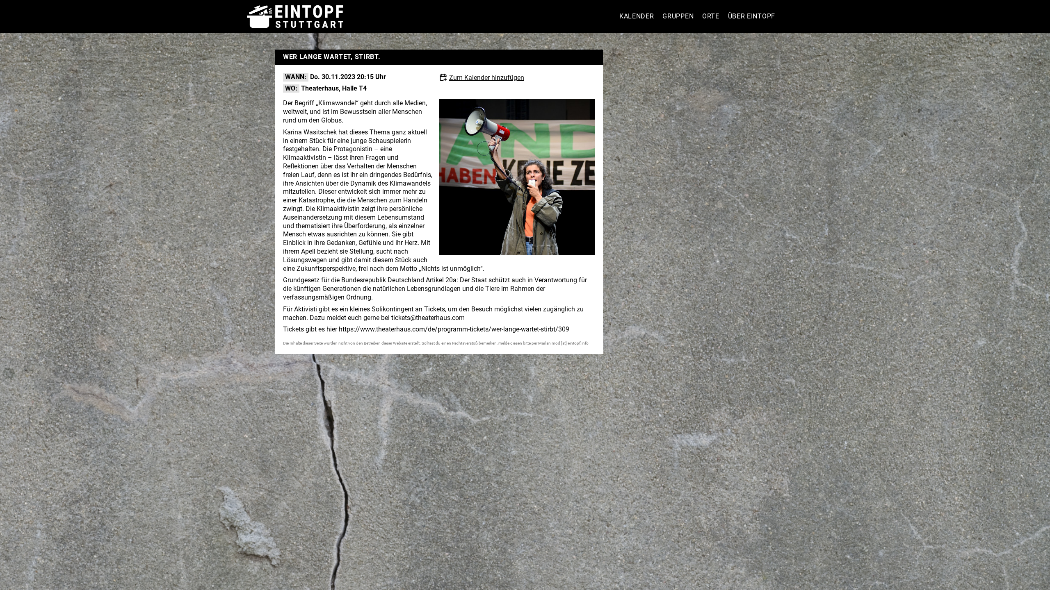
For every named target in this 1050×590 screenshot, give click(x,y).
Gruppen (678, 16)
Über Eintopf (751, 16)
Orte (710, 16)
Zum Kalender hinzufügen (486, 78)
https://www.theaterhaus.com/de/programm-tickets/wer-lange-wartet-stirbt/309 (454, 329)
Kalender (636, 16)
